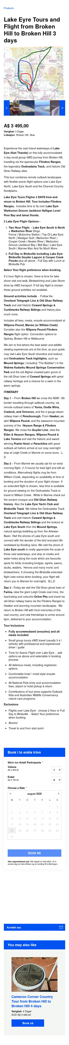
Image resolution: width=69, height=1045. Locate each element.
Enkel (13, 778)
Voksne (13, 768)
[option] (11, 108)
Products (9, 8)
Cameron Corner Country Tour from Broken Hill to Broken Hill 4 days (32, 1001)
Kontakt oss (14, 927)
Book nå (27, 1023)
